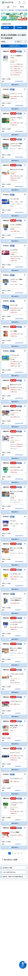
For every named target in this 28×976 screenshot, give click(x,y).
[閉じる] (25, 962)
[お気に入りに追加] (25, 51)
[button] (7, 27)
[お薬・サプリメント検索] (3, 7)
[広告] (14, 16)
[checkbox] (14, 84)
